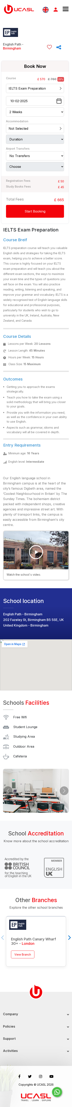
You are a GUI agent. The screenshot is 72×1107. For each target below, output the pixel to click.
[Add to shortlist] (49, 46)
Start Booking (35, 211)
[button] (8, 791)
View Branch (22, 954)
